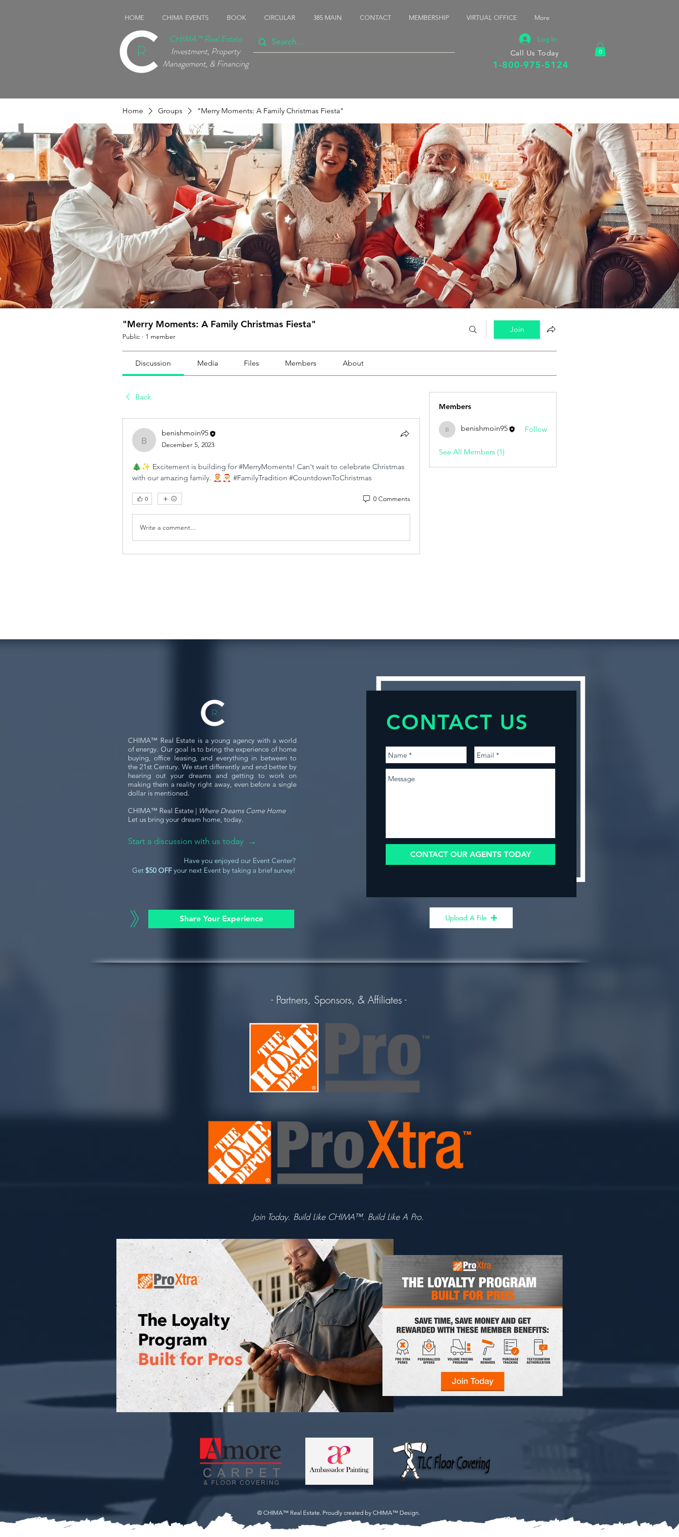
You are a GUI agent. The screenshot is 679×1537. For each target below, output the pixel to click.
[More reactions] (170, 499)
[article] (271, 486)
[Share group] (551, 329)
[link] (153, 363)
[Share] (404, 433)
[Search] (473, 329)
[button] (187, 17)
